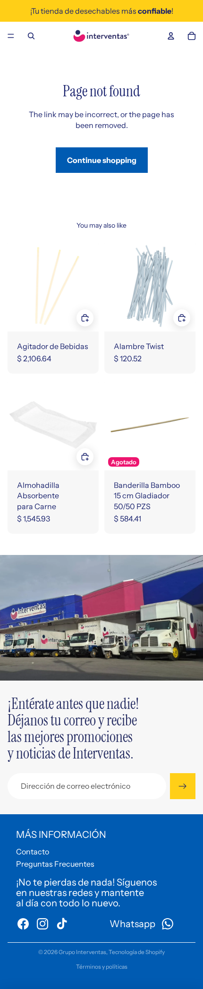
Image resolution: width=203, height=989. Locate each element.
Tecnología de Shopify (137, 951)
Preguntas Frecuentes (55, 864)
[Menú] (11, 36)
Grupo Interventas (82, 951)
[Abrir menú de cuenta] (171, 36)
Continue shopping (101, 160)
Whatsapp (132, 923)
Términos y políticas (101, 966)
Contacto (32, 851)
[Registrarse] (182, 786)
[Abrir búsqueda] (31, 36)
